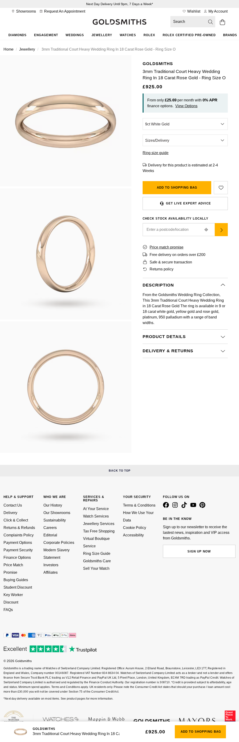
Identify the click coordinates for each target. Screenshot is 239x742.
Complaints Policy (19, 535)
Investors (50, 565)
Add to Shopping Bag (177, 187)
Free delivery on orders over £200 (177, 255)
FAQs (8, 610)
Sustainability (54, 520)
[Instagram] (176, 507)
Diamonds (17, 35)
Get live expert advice (188, 203)
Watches (128, 35)
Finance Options (17, 557)
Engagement (46, 35)
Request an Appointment (64, 11)
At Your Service (96, 509)
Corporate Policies (58, 543)
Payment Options (18, 543)
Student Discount (18, 587)
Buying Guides (16, 580)
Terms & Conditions (139, 505)
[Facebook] (167, 507)
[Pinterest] (203, 507)
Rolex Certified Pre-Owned (189, 35)
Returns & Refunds (19, 528)
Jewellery (101, 35)
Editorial (50, 535)
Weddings (75, 35)
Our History (52, 505)
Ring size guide (156, 153)
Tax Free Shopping (99, 531)
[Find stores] (221, 229)
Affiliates (50, 572)
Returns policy (161, 269)
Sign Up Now (199, 551)
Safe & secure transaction (171, 262)
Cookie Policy (134, 528)
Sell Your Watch (96, 568)
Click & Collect (16, 520)
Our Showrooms (56, 513)
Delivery (10, 513)
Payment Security (18, 550)
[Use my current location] (206, 229)
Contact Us (13, 505)
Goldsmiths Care (97, 561)
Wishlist (193, 11)
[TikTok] (185, 507)
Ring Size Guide (96, 554)
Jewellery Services (98, 524)
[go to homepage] (119, 22)
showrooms (25, 11)
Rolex (149, 35)
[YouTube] (194, 507)
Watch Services (96, 516)
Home (9, 49)
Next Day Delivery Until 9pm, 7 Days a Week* (119, 4)
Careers (50, 528)
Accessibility (133, 535)
